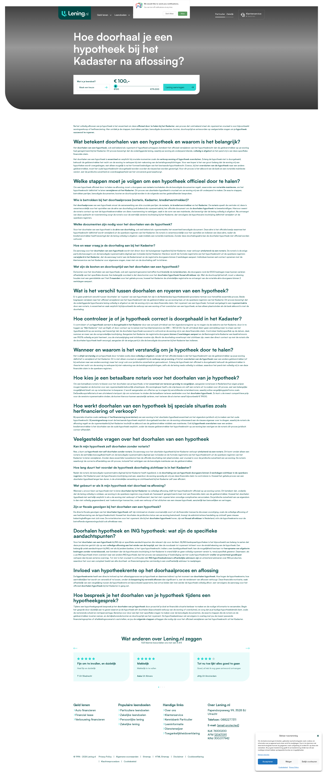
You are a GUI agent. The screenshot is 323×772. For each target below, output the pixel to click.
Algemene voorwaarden (127, 756)
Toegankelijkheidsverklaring (182, 733)
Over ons (170, 710)
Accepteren (268, 761)
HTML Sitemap (162, 756)
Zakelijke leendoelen (133, 715)
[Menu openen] (111, 15)
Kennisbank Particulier (178, 719)
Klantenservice (174, 715)
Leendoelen (120, 14)
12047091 (220, 734)
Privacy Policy (294, 767)
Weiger (289, 761)
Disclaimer (178, 756)
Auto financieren (85, 710)
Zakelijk (229, 14)
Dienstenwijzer (174, 728)
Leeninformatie (174, 724)
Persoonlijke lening (132, 719)
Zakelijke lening (130, 724)
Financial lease (84, 715)
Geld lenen (102, 14)
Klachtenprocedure (110, 761)
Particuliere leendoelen (134, 710)
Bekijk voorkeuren (309, 761)
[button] (318, 736)
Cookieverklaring (196, 756)
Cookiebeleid (283, 767)
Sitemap (147, 756)
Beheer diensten (263, 755)
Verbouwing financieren (90, 719)
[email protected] (228, 725)
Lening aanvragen (175, 87)
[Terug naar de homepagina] (74, 13)
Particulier (220, 14)
